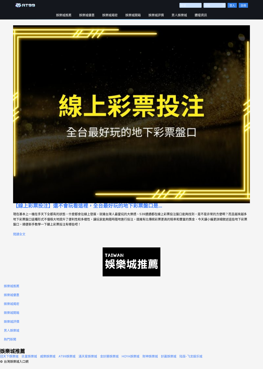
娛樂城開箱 (133, 15)
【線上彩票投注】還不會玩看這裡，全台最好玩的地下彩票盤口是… (87, 206)
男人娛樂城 (179, 15)
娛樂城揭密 (110, 15)
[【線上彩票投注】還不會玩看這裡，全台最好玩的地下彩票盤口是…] (131, 114)
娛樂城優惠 (87, 15)
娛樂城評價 (156, 15)
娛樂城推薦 (63, 15)
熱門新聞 (10, 339)
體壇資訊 (201, 15)
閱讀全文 (19, 234)
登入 (232, 5)
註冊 (243, 5)
